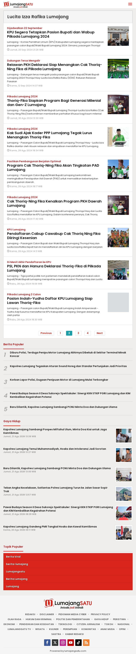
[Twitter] (55, 642)
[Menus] (130, 4)
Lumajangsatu (15, 571)
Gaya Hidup (101, 619)
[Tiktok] (78, 642)
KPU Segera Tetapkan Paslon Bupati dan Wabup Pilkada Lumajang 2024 (51, 34)
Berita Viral (13, 556)
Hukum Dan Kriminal (39, 619)
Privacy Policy (100, 614)
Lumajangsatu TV (19, 629)
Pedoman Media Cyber (72, 614)
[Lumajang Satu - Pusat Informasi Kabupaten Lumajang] (18, 4)
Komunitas (88, 629)
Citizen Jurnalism (88, 624)
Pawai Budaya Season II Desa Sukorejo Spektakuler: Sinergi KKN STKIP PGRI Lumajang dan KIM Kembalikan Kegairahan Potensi (70, 395)
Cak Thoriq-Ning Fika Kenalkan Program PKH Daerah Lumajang (54, 203)
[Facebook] (47, 642)
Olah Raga (14, 619)
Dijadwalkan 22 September (24, 28)
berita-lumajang (17, 564)
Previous (46, 333)
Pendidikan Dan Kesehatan (36, 624)
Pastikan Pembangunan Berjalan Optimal (34, 161)
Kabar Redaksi (74, 634)
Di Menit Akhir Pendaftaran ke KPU (29, 262)
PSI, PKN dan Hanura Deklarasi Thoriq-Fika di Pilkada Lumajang (54, 268)
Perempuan (70, 629)
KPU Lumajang (16, 229)
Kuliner (54, 629)
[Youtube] (70, 642)
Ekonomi (9, 624)
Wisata (40, 629)
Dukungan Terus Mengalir (23, 60)
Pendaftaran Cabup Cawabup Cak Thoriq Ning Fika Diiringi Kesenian (53, 235)
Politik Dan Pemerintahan (73, 619)
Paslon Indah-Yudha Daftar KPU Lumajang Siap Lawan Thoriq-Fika (50, 300)
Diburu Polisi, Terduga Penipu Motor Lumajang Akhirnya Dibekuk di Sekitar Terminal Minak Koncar (68, 354)
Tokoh (108, 624)
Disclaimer (47, 614)
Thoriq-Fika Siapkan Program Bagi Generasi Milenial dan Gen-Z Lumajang (54, 102)
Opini (122, 629)
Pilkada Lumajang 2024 (22, 96)
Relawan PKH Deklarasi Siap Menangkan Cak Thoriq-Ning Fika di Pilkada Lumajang (54, 66)
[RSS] (86, 642)
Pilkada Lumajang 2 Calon (24, 294)
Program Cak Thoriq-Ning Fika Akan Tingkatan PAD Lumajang (53, 167)
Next (100, 333)
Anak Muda (107, 629)
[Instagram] (63, 642)
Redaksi (30, 614)
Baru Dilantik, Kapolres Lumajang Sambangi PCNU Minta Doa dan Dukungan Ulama (63, 407)
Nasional (124, 624)
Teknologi (65, 624)
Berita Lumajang (16, 579)
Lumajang (12, 586)
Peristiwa (119, 619)
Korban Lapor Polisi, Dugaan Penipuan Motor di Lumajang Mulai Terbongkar (59, 380)
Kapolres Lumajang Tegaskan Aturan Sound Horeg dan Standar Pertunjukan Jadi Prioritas (68, 366)
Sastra (56, 634)
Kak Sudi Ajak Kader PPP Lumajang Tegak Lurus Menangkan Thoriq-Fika (49, 135)
